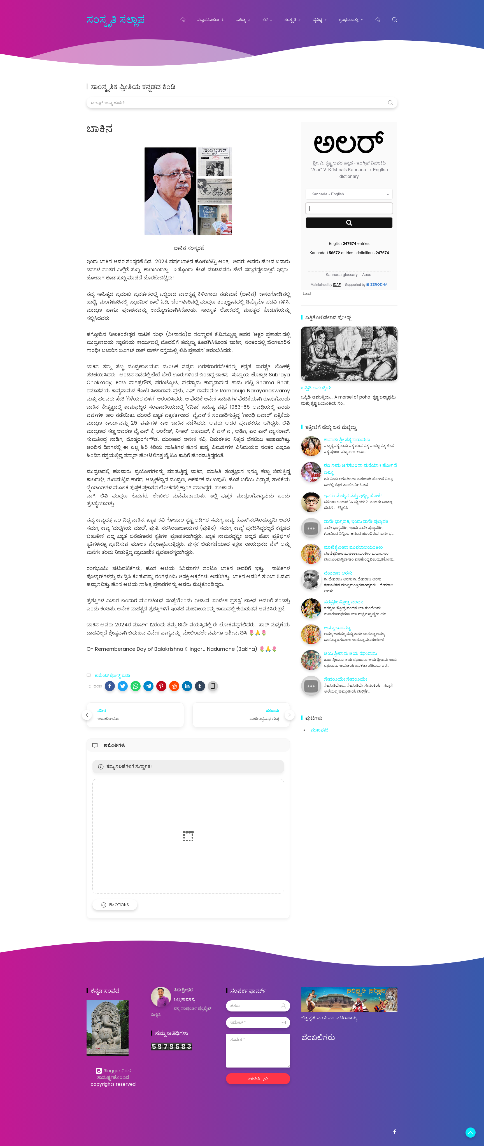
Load (307, 293)
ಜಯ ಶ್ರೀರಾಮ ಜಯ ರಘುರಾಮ (350, 653)
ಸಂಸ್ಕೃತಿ (290, 19)
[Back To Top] (471, 1133)
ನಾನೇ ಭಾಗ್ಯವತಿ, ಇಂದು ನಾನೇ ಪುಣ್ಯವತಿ (356, 521)
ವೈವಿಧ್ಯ (317, 19)
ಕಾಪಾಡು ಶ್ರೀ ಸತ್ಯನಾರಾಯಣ (347, 439)
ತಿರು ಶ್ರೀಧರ (183, 990)
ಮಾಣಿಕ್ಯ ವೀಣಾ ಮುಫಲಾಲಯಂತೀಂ (353, 547)
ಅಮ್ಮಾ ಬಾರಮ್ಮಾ (337, 627)
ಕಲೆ (265, 19)
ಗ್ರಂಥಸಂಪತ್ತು (348, 19)
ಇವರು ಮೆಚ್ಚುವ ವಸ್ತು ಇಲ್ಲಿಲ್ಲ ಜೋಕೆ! (353, 495)
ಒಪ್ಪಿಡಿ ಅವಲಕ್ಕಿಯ (316, 388)
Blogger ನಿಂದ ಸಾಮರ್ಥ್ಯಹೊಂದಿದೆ (114, 1074)
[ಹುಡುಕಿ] (394, 19)
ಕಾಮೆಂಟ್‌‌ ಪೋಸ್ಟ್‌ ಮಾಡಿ (112, 675)
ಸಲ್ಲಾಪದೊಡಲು (208, 19)
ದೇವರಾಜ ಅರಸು (338, 573)
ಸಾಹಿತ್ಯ (241, 19)
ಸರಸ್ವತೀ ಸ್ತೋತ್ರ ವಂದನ (344, 602)
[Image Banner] (108, 1028)
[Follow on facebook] (394, 1132)
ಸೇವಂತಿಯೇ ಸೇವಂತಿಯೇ (345, 679)
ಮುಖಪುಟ (320, 730)
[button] (110, 686)
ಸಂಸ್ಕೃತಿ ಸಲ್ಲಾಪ (116, 20)
